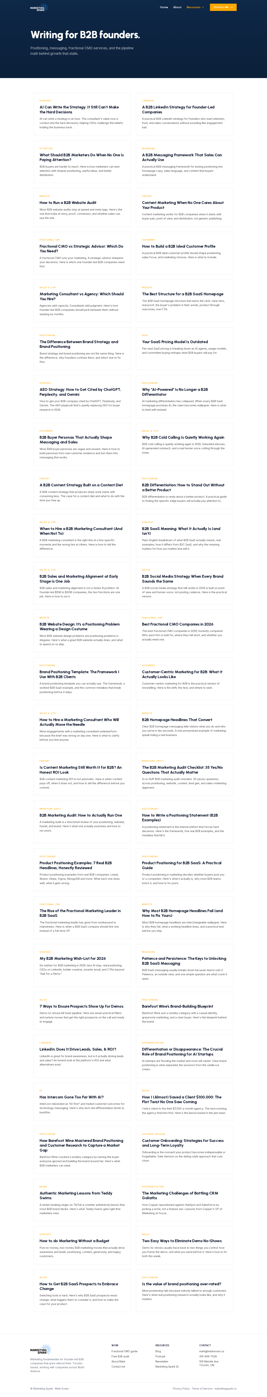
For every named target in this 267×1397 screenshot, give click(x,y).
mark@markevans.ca (211, 1351)
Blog (158, 1351)
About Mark (118, 1361)
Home (164, 7)
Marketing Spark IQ (167, 1366)
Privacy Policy (181, 1388)
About (177, 7)
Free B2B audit (120, 1356)
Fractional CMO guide (124, 1351)
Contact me (118, 1366)
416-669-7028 (208, 1356)
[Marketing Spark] (39, 7)
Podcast (160, 1356)
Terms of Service (202, 1388)
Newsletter (161, 1361)
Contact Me (221, 7)
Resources (194, 7)
